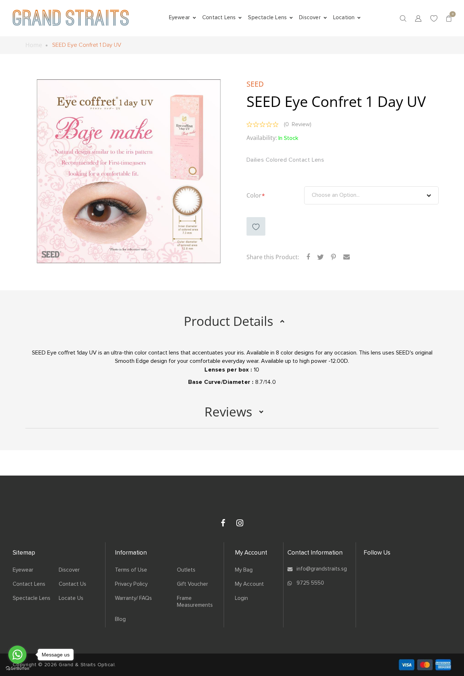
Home (33, 45)
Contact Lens (29, 584)
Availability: (261, 137)
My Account (249, 584)
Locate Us (71, 598)
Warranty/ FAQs (133, 598)
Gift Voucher (192, 584)
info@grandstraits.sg (322, 569)
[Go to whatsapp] (17, 655)
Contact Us (72, 584)
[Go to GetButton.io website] (17, 668)
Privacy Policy (131, 584)
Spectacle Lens (31, 598)
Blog (120, 619)
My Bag (244, 570)
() (297, 124)
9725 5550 (310, 583)
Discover (69, 570)
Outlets (186, 570)
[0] (448, 17)
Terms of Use (131, 570)
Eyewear (23, 570)
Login (241, 598)
